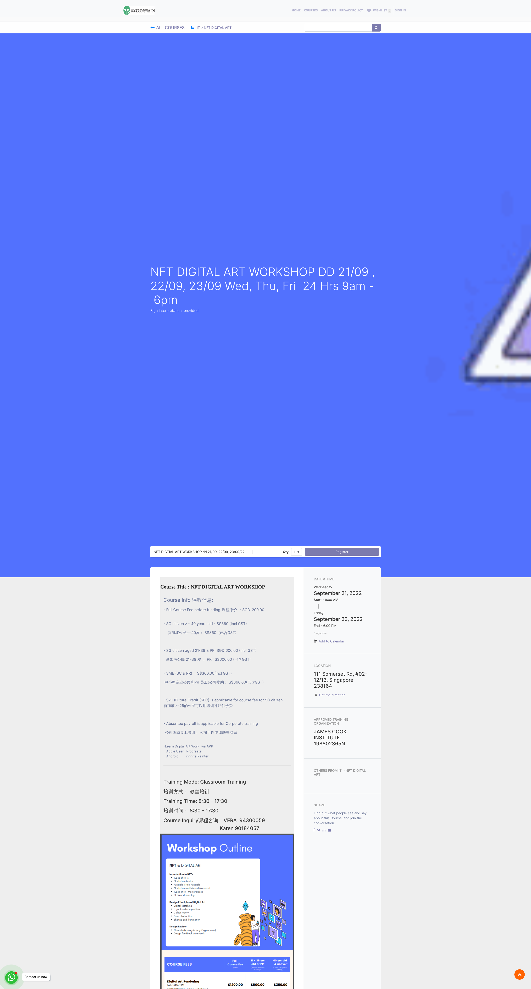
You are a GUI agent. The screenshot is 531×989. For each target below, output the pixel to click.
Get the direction (332, 695)
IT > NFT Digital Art (214, 28)
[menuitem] (296, 10)
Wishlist (381, 10)
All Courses (171, 27)
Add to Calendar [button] (331, 641)
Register (341, 552)
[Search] (376, 28)
